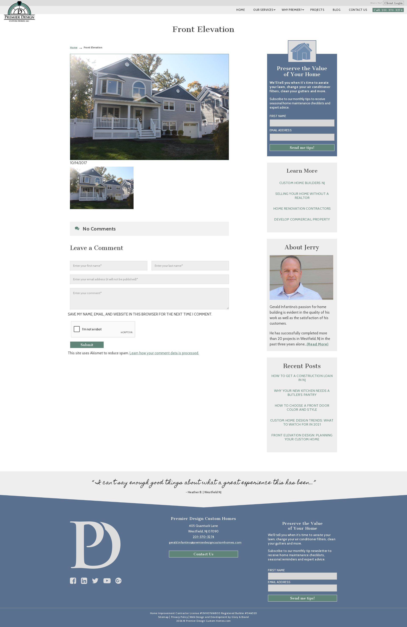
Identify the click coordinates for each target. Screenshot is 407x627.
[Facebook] (73, 580)
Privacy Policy (179, 617)
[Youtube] (107, 580)
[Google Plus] (118, 580)
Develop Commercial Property (302, 219)
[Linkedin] (84, 580)
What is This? (376, 3)
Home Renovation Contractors (302, 209)
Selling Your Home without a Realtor (302, 196)
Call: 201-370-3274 (388, 10)
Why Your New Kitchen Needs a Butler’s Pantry (302, 393)
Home (73, 47)
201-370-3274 (203, 537)
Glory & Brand (240, 617)
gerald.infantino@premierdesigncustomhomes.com (205, 542)
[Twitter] (95, 580)
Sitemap (163, 617)
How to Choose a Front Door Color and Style (302, 408)
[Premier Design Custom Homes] (19, 11)
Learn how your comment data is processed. (164, 353)
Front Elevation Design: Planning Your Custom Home (301, 437)
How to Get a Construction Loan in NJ (302, 378)
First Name (278, 116)
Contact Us (203, 554)
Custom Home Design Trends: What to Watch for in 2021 (301, 422)
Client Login (393, 3)
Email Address (281, 130)
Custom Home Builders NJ (302, 183)
